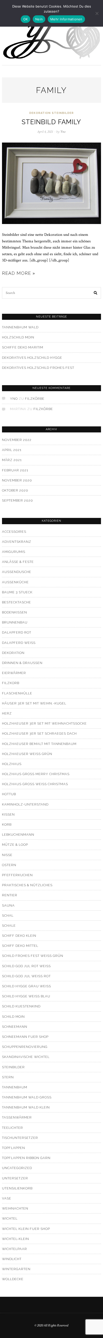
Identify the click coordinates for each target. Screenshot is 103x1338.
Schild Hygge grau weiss (26, 986)
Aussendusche (16, 572)
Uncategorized (17, 1168)
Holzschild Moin (18, 337)
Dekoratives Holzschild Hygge (32, 358)
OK (25, 19)
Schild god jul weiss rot (26, 976)
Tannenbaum (14, 1087)
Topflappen (13, 1148)
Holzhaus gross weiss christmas (35, 784)
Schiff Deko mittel (20, 946)
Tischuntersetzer (20, 1138)
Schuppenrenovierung (25, 1047)
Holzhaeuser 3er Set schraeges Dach (39, 733)
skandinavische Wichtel (26, 1057)
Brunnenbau (15, 622)
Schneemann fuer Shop (25, 1037)
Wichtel (10, 1218)
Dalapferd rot (16, 632)
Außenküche (15, 582)
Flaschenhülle (17, 693)
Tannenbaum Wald (20, 327)
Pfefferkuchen (17, 875)
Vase (6, 1198)
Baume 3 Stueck (17, 592)
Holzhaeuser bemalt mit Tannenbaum (39, 744)
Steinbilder (63, 113)
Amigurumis (13, 552)
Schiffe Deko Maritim (22, 347)
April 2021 (12, 450)
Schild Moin (13, 1016)
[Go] (96, 293)
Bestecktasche (16, 602)
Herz (7, 713)
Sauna (8, 905)
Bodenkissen (14, 612)
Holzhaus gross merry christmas (36, 774)
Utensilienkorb (17, 1188)
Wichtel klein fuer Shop (26, 1229)
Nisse (7, 855)
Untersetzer (15, 1178)
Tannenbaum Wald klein (26, 1107)
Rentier (9, 895)
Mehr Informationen (66, 19)
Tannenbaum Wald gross (27, 1097)
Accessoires (14, 531)
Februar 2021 (15, 470)
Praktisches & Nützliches (27, 885)
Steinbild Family (51, 122)
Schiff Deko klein (19, 936)
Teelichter (12, 1128)
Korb (7, 824)
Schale (9, 925)
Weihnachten (15, 1208)
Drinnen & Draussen (22, 663)
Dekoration (40, 113)
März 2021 (12, 460)
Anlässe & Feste (18, 562)
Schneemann (14, 1027)
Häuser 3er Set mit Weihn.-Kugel (34, 703)
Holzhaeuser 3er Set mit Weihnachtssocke (44, 723)
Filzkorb (10, 683)
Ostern (9, 865)
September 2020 (17, 500)
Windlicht (12, 1259)
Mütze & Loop (15, 844)
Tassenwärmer (17, 1117)
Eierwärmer (14, 673)
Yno (14, 398)
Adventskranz (16, 542)
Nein (39, 19)
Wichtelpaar (14, 1249)
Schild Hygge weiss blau (26, 996)
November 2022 (17, 440)
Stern (8, 1077)
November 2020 (17, 480)
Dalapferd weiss (19, 643)
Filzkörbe (34, 398)
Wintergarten (16, 1269)
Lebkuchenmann (18, 834)
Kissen (8, 814)
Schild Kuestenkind (21, 1006)
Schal (8, 915)
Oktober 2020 (15, 490)
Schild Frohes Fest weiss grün (32, 956)
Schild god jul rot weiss (26, 966)
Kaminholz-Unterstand (25, 804)
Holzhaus (12, 764)
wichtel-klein (15, 1239)
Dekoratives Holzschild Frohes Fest (38, 368)
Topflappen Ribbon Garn (26, 1158)
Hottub (9, 794)
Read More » (18, 273)
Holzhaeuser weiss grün (27, 754)
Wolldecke (13, 1279)
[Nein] (96, 13)
